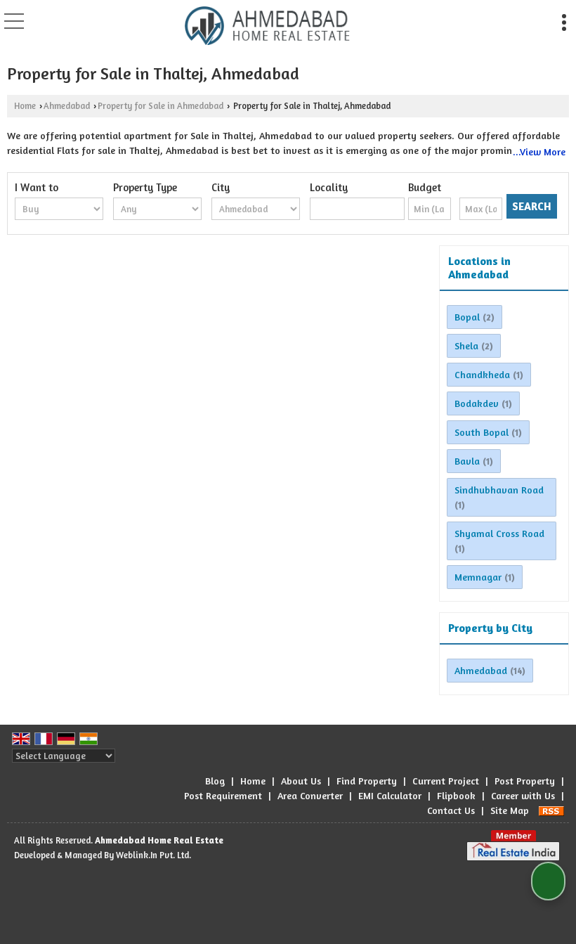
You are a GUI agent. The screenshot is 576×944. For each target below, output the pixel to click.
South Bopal (481, 432)
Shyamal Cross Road (499, 533)
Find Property (366, 781)
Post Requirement (223, 795)
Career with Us (523, 795)
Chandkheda (482, 374)
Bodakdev (476, 403)
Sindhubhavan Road (499, 490)
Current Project (445, 781)
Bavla (467, 461)
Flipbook (456, 795)
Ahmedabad (67, 106)
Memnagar (478, 577)
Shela (466, 345)
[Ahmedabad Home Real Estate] (267, 25)
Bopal (467, 317)
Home (25, 106)
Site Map (509, 810)
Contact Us (451, 810)
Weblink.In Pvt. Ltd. (153, 855)
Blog (215, 781)
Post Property (525, 781)
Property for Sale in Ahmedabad (160, 106)
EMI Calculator (389, 795)
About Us (301, 781)
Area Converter (310, 795)
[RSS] (551, 810)
